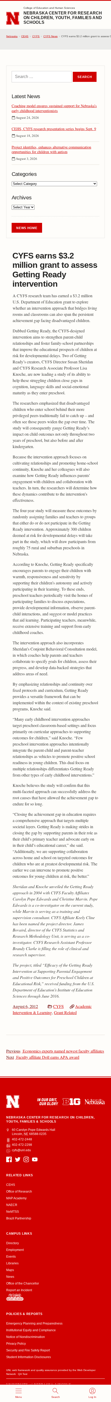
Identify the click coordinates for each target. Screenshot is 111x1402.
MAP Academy (16, 1198)
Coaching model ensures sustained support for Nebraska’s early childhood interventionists (54, 108)
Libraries (12, 1263)
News (10, 1277)
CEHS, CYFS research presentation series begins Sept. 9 (54, 129)
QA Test (22, 1374)
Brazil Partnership (18, 1218)
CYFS (58, 1006)
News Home (26, 228)
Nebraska (12, 36)
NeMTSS (12, 1211)
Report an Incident (19, 1290)
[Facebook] (9, 1159)
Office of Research (19, 1191)
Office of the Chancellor (22, 1283)
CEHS (24, 36)
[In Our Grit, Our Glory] (47, 1101)
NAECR (11, 1205)
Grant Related (65, 1012)
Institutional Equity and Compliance (31, 1330)
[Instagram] (26, 1159)
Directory (12, 1243)
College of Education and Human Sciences (49, 7)
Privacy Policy (16, 1343)
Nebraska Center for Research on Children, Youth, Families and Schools (62, 18)
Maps (10, 1270)
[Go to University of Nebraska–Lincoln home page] (12, 18)
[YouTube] (34, 1159)
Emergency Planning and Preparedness (34, 1323)
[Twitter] (17, 1159)
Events (11, 1256)
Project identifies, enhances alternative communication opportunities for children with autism (51, 149)
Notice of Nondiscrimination (25, 1337)
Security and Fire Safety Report (28, 1350)
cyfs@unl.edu (21, 1150)
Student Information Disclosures (28, 1357)
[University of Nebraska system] (94, 1101)
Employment (15, 1250)
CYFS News (50, 36)
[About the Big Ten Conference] (71, 1101)
